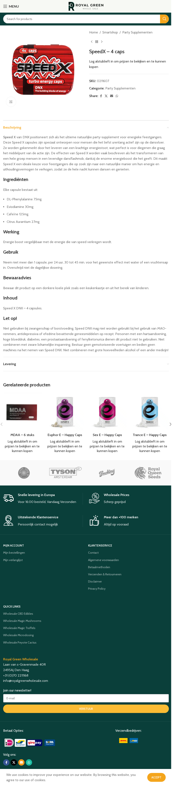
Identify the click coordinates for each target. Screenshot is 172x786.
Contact (93, 553)
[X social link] (106, 96)
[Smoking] (106, 472)
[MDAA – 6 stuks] (22, 411)
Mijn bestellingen (14, 553)
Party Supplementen (137, 32)
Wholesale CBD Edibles (18, 614)
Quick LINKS (12, 606)
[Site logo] (86, 6)
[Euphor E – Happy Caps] (65, 411)
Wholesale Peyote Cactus (19, 642)
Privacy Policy (97, 588)
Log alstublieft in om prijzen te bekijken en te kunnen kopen (22, 446)
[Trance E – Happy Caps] (150, 411)
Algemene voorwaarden (103, 560)
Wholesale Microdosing (18, 635)
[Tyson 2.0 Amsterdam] (65, 472)
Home (93, 32)
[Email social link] (111, 96)
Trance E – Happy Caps (150, 435)
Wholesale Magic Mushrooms (22, 621)
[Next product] (101, 41)
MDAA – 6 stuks (22, 435)
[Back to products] (96, 41)
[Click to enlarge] (11, 101)
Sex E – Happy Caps (107, 435)
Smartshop (110, 32)
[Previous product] (91, 41)
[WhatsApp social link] (116, 96)
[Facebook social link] (100, 96)
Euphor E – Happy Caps (65, 435)
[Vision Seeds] (23, 472)
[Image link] (30, 742)
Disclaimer (95, 581)
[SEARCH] (164, 19)
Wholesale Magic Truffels (19, 628)
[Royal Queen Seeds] (148, 472)
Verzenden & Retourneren (104, 574)
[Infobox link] (43, 499)
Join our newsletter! (17, 690)
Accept (156, 777)
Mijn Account (13, 545)
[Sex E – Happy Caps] (107, 411)
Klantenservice (100, 545)
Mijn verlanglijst (13, 560)
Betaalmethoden (99, 567)
